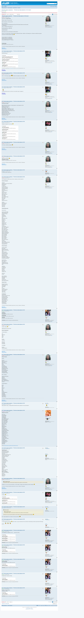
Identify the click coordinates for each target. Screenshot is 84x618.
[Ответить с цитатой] (43, 16)
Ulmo (45, 536)
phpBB (28, 607)
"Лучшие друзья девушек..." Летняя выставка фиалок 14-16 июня (16, 9)
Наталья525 (46, 506)
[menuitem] (6, 6)
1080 (48, 500)
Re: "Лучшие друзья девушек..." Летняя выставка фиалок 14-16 (13, 86)
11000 (49, 110)
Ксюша (3, 122)
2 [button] (53, 14)
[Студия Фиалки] (6, 3)
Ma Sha (46, 107)
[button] (56, 14)
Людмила (46, 416)
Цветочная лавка (4, 48)
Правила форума (4, 12)
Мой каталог (3, 79)
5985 (48, 319)
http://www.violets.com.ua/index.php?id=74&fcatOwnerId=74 (11, 445)
